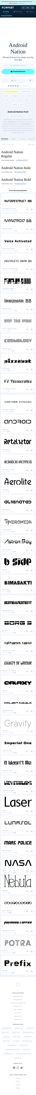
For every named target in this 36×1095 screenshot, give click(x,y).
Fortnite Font (18, 1019)
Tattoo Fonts (15, 1032)
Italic (13, 100)
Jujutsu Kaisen (18, 1009)
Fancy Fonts (5, 1032)
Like (14, 80)
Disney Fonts (17, 1058)
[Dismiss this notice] (34, 2)
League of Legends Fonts (12, 1049)
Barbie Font (18, 1016)
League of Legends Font (18, 1003)
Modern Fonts (17, 1037)
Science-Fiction (26, 91)
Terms (18, 1081)
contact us (21, 3)
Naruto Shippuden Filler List (24, 1054)
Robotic (6, 96)
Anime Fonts (26, 1049)
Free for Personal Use (11, 91)
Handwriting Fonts (28, 1032)
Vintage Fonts (28, 1037)
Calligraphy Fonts (7, 1028)
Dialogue (14, 96)
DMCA (18, 1088)
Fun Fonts (16, 1041)
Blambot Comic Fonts (19, 116)
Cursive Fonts (19, 1028)
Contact (18, 1085)
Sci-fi (21, 104)
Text (7, 100)
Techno (14, 104)
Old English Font (8, 1054)
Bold (19, 100)
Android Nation (12, 122)
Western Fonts (23, 1045)
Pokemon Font (18, 1006)
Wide (29, 96)
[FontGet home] (7, 7)
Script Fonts (29, 1028)
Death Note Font (18, 996)
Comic (23, 96)
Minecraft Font (18, 999)
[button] (28, 7)
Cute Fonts (6, 1037)
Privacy (18, 1078)
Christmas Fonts (27, 1041)
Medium (27, 100)
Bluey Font (18, 1013)
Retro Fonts (6, 1041)
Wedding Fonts (12, 1045)
